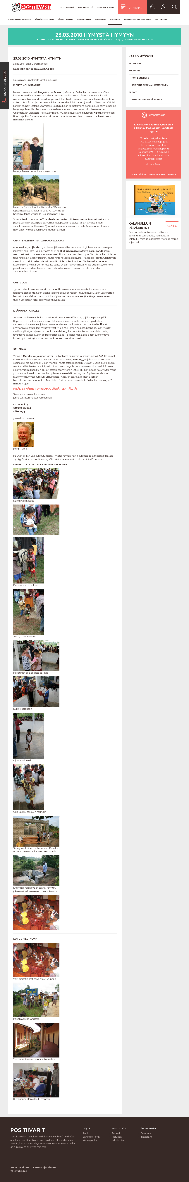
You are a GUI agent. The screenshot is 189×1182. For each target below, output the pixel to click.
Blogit (70, 39)
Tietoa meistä (67, 7)
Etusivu (42, 39)
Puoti (85, 1133)
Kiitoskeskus (84, 19)
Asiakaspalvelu (105, 7)
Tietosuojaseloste (44, 1167)
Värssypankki (65, 19)
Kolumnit (134, 71)
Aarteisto (100, 19)
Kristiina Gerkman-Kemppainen (149, 85)
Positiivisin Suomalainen (137, 19)
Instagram (146, 1136)
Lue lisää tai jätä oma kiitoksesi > (153, 174)
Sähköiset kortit (44, 19)
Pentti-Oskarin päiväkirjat (96, 39)
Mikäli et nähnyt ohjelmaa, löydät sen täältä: (45, 388)
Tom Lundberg (140, 78)
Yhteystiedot (19, 1171)
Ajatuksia (115, 19)
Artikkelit (135, 63)
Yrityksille (161, 19)
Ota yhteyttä (85, 7)
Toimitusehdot (20, 1167)
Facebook (146, 1133)
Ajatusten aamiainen (19, 19)
